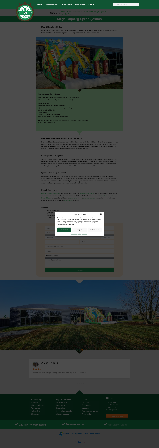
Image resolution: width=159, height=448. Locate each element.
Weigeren (80, 230)
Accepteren (64, 230)
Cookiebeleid (74, 234)
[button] (101, 214)
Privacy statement (82, 234)
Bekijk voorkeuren (94, 230)
